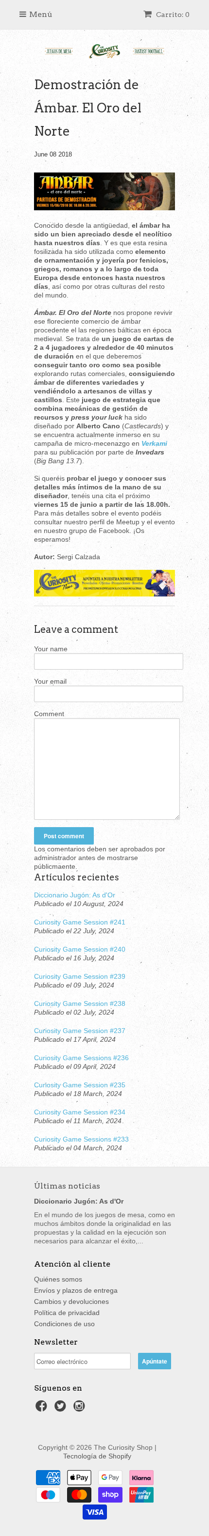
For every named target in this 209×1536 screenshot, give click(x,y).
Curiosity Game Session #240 (79, 949)
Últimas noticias (67, 1186)
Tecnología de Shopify (97, 1456)
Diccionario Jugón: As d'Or (74, 895)
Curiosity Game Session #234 (79, 1112)
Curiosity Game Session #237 (79, 1030)
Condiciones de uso (64, 1324)
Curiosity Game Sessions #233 (81, 1139)
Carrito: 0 (172, 14)
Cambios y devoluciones (71, 1301)
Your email (50, 681)
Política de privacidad (67, 1313)
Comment (49, 714)
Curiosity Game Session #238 (79, 1003)
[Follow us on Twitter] (61, 1408)
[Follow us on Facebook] (42, 1408)
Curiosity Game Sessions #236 (81, 1058)
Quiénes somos (58, 1279)
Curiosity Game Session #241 (79, 922)
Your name (51, 649)
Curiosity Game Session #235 (79, 1085)
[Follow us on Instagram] (80, 1408)
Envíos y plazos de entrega (76, 1290)
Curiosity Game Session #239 (79, 976)
